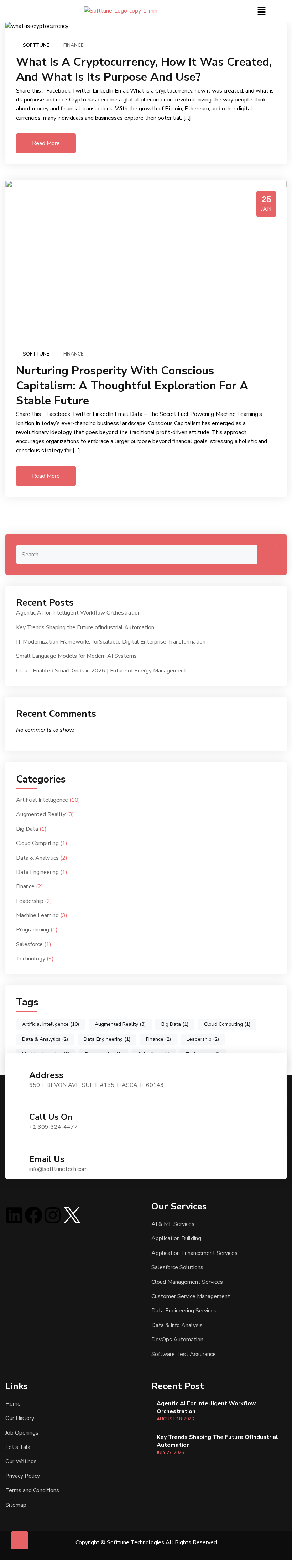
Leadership (29, 901)
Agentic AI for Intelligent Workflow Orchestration (78, 613)
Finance (73, 45)
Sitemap (15, 1505)
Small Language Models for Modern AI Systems (76, 656)
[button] (261, 11)
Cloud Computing (37, 843)
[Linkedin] (14, 1215)
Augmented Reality (41, 814)
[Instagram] (53, 1215)
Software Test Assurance (183, 1354)
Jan (266, 209)
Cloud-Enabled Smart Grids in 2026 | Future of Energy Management (101, 671)
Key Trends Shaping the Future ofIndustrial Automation (85, 627)
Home (13, 1404)
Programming (32, 930)
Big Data (27, 829)
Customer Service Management (190, 1296)
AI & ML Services (172, 1224)
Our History (19, 1418)
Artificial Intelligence (42, 800)
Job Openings (21, 1433)
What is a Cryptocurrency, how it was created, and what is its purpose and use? (144, 69)
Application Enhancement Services (194, 1253)
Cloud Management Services (187, 1282)
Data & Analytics (37, 858)
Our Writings (21, 1461)
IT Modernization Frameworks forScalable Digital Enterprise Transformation (110, 642)
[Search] (266, 554)
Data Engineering (37, 872)
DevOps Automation (177, 1339)
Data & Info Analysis (177, 1325)
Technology (30, 959)
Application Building (176, 1238)
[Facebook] (33, 1215)
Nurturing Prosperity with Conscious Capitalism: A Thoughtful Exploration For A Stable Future (132, 385)
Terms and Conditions (32, 1490)
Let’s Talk (18, 1447)
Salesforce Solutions (177, 1267)
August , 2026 (175, 1419)
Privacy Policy (22, 1476)
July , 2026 (170, 1452)
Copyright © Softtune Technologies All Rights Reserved (146, 1542)
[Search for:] (146, 554)
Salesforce (29, 944)
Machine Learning (37, 915)
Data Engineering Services (184, 1311)
